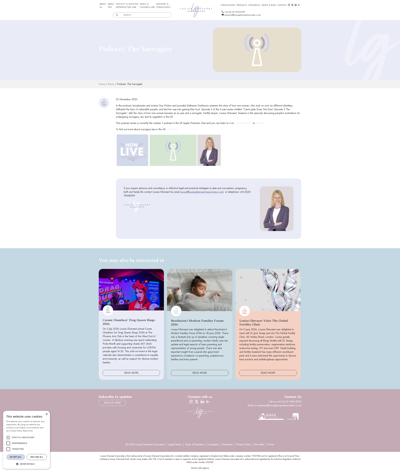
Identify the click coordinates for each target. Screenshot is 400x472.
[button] (26, 464)
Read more (28, 430)
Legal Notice (175, 444)
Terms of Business (194, 444)
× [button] (46, 414)
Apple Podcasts (243, 123)
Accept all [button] (16, 457)
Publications (228, 5)
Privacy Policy (243, 444)
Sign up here (112, 403)
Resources (254, 5)
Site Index (259, 444)
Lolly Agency (203, 468)
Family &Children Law (147, 6)
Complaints (213, 444)
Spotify (260, 123)
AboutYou (111, 6)
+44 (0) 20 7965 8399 (234, 11)
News (111, 84)
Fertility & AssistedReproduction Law (127, 6)
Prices (271, 444)
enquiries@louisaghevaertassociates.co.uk (242, 14)
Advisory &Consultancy (163, 6)
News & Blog (269, 5)
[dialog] (26, 440)
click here (171, 129)
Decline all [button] (36, 457)
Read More (131, 373)
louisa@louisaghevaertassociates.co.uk (202, 192)
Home (102, 84)
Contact (282, 5)
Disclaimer (227, 444)
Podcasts (242, 5)
